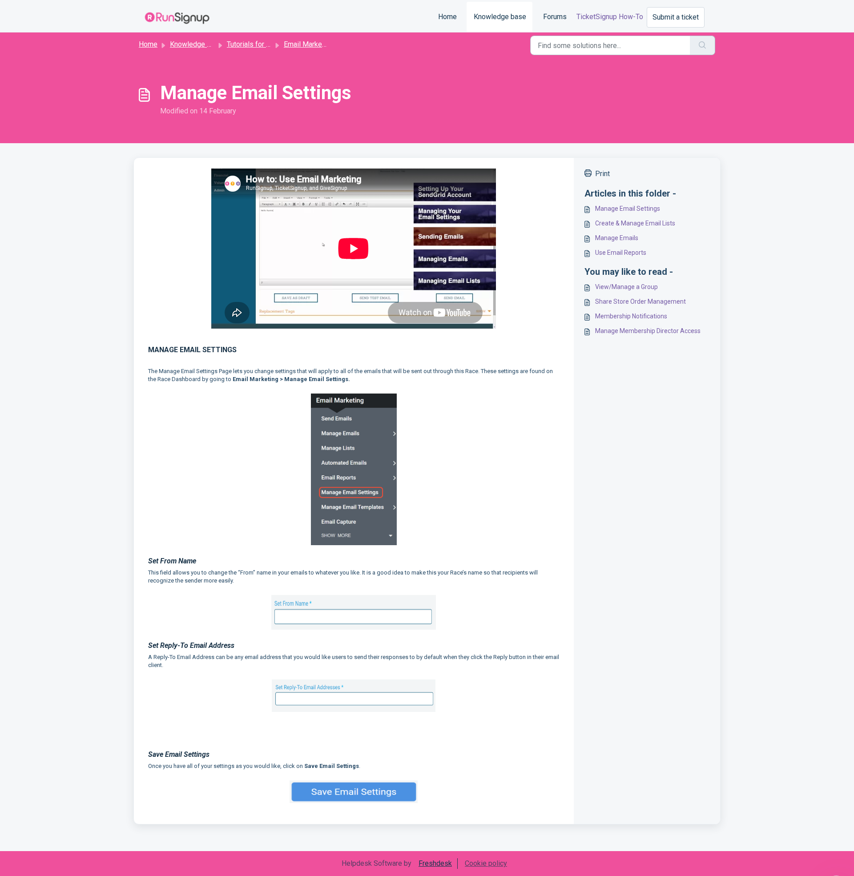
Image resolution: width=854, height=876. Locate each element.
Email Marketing (309, 44)
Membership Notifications (631, 316)
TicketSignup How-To (609, 16)
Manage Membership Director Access (648, 330)
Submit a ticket (676, 17)
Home (447, 16)
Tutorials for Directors (261, 44)
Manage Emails (616, 237)
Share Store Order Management (640, 301)
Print (602, 173)
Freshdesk (435, 863)
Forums (555, 16)
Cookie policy (486, 863)
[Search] (702, 45)
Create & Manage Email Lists (635, 223)
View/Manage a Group (626, 286)
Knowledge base (500, 16)
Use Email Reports (620, 252)
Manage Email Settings (627, 208)
